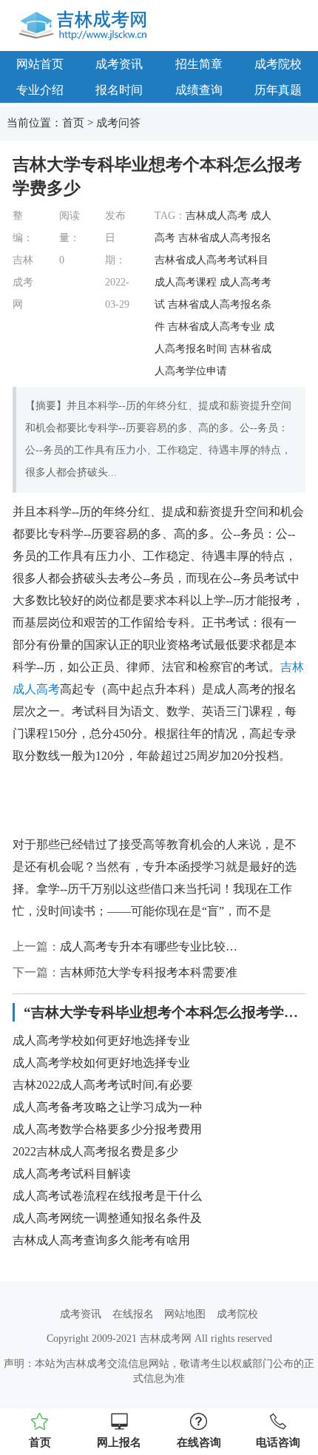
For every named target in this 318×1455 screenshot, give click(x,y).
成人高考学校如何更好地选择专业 (101, 1040)
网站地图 (185, 1314)
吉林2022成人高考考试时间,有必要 (103, 1084)
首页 (73, 123)
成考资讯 (119, 64)
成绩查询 (199, 90)
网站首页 (40, 64)
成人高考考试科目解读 (72, 1173)
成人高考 (36, 689)
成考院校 (237, 1314)
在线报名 (133, 1314)
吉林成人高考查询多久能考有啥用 (101, 1240)
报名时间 (119, 90)
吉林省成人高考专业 (214, 326)
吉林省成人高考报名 (224, 237)
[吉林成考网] (85, 24)
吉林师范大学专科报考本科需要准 (148, 972)
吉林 (292, 667)
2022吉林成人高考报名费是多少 (95, 1151)
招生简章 (199, 64)
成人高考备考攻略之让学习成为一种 (107, 1107)
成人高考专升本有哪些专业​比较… (148, 946)
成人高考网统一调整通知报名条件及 (107, 1218)
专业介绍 (40, 90)
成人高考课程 (186, 282)
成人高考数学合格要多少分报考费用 (107, 1129)
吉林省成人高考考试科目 (211, 260)
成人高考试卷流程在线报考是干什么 (107, 1195)
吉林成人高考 (217, 215)
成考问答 (118, 123)
